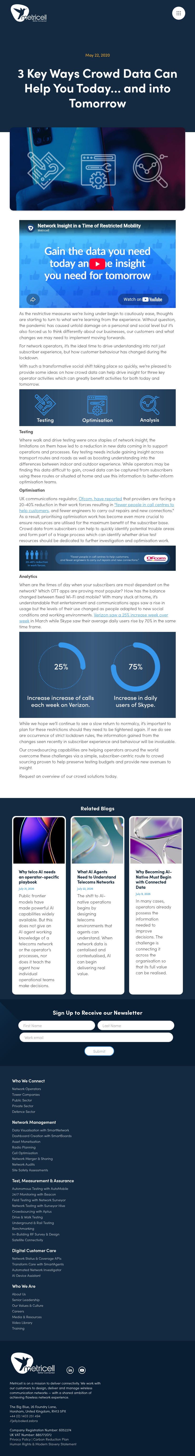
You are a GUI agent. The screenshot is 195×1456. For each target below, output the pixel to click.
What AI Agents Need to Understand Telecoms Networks (96, 876)
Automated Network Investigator (36, 1269)
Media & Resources (27, 1316)
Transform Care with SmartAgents (38, 1264)
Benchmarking (23, 1228)
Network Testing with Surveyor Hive (38, 1205)
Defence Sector (23, 1111)
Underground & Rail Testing (33, 1222)
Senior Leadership (26, 1299)
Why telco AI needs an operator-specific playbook (39, 876)
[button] (178, 13)
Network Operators (26, 1088)
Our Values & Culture (27, 1305)
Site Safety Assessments (30, 1170)
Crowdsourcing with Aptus (32, 1211)
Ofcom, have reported (100, 498)
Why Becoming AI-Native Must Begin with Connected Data (154, 879)
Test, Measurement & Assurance (43, 1180)
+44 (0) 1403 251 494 (25, 1415)
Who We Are (23, 1286)
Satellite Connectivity (27, 1239)
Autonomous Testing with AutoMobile (40, 1188)
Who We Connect (28, 1081)
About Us (19, 1294)
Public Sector (22, 1100)
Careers (18, 1311)
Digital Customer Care (34, 1250)
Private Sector (22, 1105)
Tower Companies (26, 1094)
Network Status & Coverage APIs (36, 1258)
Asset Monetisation (26, 1141)
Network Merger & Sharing (32, 1158)
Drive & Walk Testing (27, 1217)
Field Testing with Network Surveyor (39, 1199)
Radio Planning (24, 1147)
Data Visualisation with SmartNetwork (40, 1130)
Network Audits (23, 1164)
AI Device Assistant (26, 1275)
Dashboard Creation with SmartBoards (42, 1135)
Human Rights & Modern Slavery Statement (43, 1444)
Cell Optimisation (25, 1152)
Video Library (22, 1322)
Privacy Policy (20, 1439)
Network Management (34, 1122)
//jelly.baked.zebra (24, 1420)
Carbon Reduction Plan (51, 1439)
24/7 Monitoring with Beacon (34, 1194)
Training (18, 1328)
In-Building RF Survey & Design (35, 1234)
